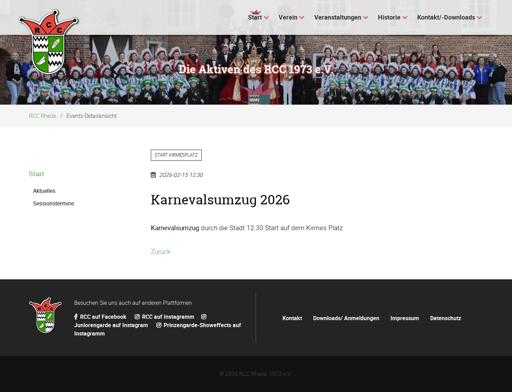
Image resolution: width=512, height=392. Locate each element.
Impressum (404, 318)
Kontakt (292, 318)
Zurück (160, 251)
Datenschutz (445, 318)
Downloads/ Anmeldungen (346, 318)
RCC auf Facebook (103, 317)
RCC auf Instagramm (167, 317)
